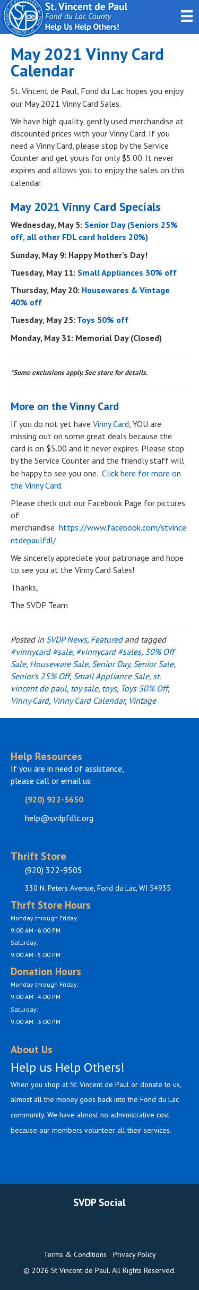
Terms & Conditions (75, 1254)
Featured (107, 639)
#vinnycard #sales (108, 651)
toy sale (84, 688)
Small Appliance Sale (111, 676)
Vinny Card (111, 423)
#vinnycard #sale (41, 651)
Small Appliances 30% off (127, 272)
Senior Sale (153, 664)
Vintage (142, 700)
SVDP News (66, 639)
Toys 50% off (104, 319)
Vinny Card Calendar (89, 700)
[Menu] (187, 16)
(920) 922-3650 (54, 799)
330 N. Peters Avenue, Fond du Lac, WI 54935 (98, 888)
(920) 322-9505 (53, 870)
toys (109, 688)
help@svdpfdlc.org (59, 818)
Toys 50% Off (144, 688)
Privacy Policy (134, 1254)
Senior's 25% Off (40, 676)
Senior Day (110, 664)
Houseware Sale (59, 664)
